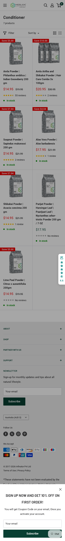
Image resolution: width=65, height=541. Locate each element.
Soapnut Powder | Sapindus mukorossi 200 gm (14, 143)
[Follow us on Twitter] (12, 434)
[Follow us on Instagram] (18, 434)
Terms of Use (9, 470)
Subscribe (32, 533)
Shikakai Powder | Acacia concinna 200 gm (15, 208)
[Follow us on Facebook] (5, 434)
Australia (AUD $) (13, 417)
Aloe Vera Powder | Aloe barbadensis (46, 141)
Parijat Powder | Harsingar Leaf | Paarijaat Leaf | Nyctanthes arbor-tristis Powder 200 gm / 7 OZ (48, 214)
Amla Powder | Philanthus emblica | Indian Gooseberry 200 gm (15, 77)
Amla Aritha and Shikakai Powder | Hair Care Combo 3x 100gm (48, 77)
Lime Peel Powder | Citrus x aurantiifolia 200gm (14, 284)
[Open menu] (5, 5)
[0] (59, 5)
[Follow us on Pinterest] (24, 434)
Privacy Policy (24, 470)
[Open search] (46, 5)
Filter (11, 33)
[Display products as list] (60, 33)
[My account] (52, 5)
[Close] (60, 489)
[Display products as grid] (54, 33)
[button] (61, 269)
